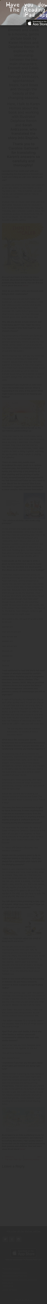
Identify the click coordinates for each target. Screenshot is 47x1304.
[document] (23, 652)
